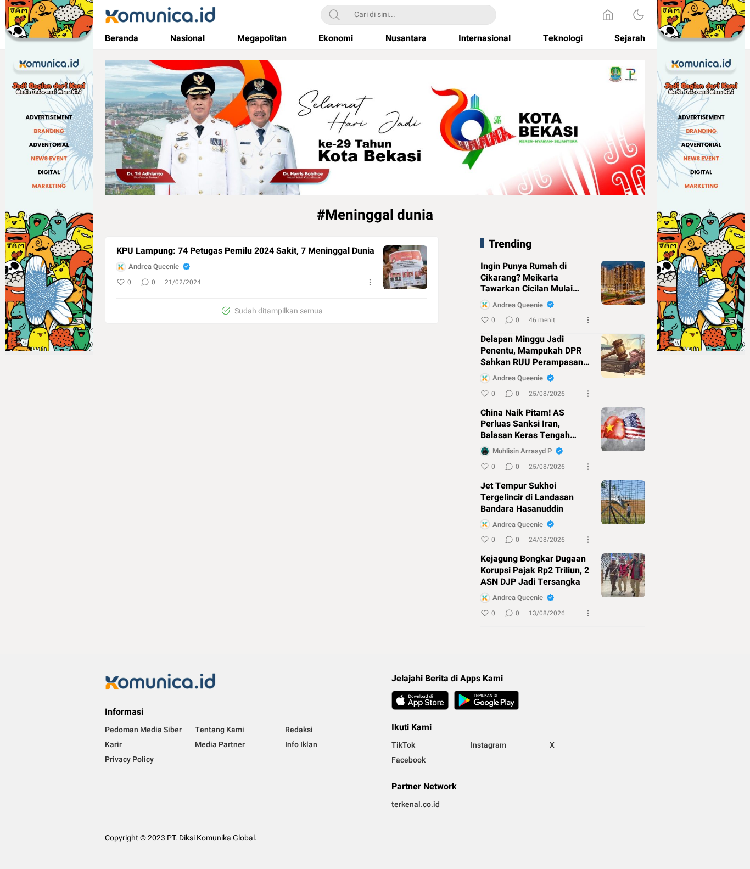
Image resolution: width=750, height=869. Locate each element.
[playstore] (486, 700)
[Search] (334, 14)
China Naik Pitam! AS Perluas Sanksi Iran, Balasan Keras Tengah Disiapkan (525, 424)
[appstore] (420, 700)
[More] (370, 282)
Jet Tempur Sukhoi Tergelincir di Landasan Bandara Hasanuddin (527, 497)
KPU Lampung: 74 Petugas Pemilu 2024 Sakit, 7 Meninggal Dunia (245, 251)
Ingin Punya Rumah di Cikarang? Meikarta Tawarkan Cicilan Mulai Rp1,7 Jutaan (526, 278)
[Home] (607, 14)
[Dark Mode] (638, 14)
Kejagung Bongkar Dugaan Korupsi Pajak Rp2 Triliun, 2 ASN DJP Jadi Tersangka (534, 570)
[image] (405, 267)
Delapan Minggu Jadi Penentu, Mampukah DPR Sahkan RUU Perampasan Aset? (531, 351)
